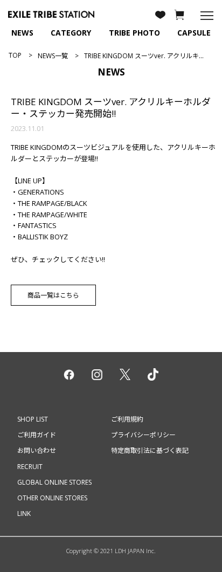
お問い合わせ (36, 450)
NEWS (22, 32)
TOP (15, 55)
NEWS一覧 (53, 55)
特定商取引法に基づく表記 (150, 450)
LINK (24, 513)
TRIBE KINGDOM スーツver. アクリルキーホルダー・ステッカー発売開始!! (111, 107)
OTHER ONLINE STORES (52, 497)
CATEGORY (71, 32)
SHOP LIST (32, 419)
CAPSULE (194, 32)
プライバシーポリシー (143, 434)
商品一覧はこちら (53, 295)
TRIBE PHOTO (134, 32)
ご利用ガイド (36, 434)
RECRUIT (30, 466)
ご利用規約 (127, 419)
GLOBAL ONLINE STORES (54, 482)
